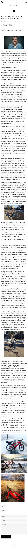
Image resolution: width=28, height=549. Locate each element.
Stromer (12, 403)
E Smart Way (14, 5)
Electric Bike (6, 506)
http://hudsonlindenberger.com (8, 67)
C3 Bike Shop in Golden (7, 405)
